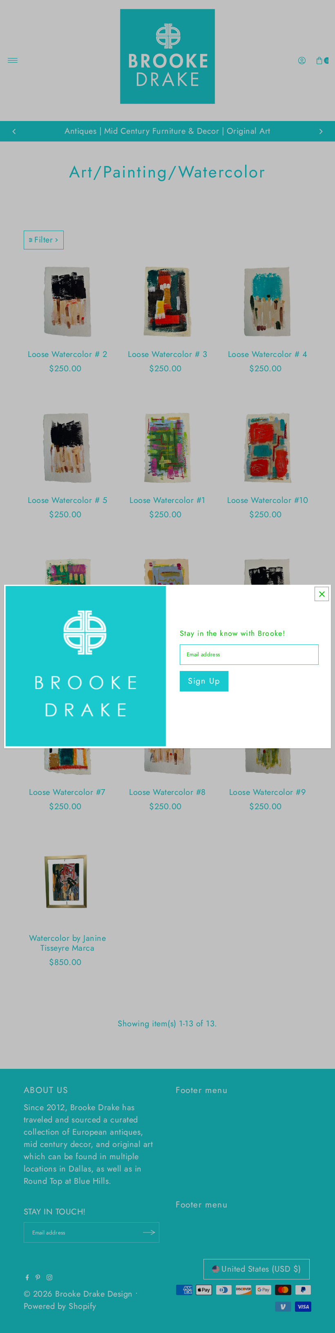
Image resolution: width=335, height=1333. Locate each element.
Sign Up (204, 681)
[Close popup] (322, 594)
